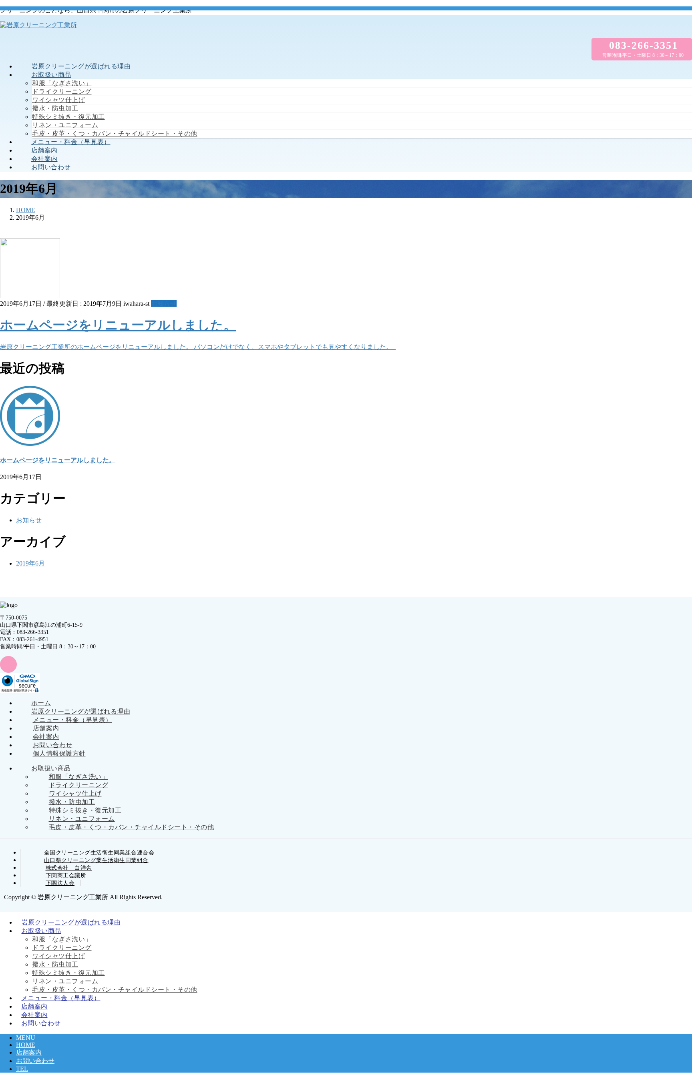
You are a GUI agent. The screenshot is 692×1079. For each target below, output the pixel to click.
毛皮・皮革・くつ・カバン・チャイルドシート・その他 (114, 133)
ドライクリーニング (62, 91)
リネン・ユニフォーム (65, 125)
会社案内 (46, 736)
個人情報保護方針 (59, 753)
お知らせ (164, 303)
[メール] (8, 664)
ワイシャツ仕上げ (58, 99)
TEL (22, 1068)
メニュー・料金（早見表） (72, 719)
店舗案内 (46, 728)
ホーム (41, 703)
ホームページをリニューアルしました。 (118, 325)
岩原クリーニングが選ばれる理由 (81, 711)
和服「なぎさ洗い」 (62, 83)
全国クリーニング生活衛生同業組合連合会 (99, 853)
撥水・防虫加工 (55, 108)
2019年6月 (30, 563)
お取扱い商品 (51, 768)
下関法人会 (60, 883)
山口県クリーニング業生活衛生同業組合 (96, 860)
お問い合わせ (52, 745)
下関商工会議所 (66, 875)
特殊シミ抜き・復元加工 (68, 116)
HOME (25, 1044)
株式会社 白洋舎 (69, 868)
